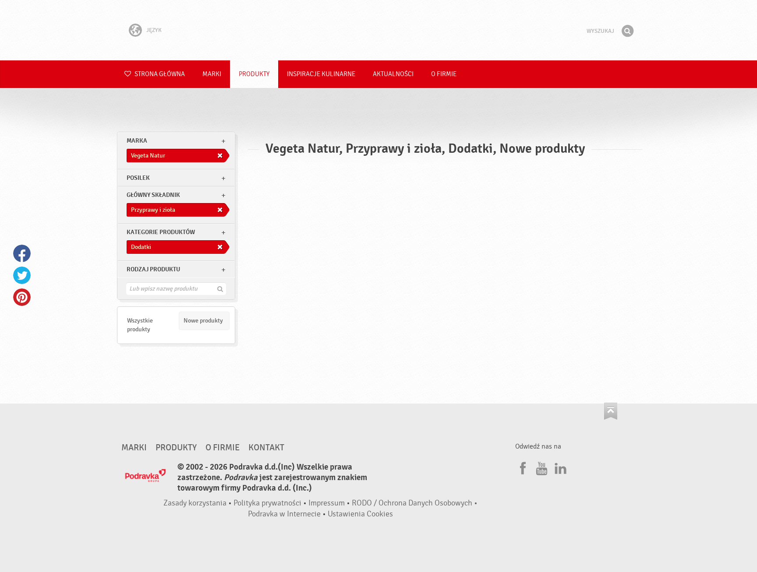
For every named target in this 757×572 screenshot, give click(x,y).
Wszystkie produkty (140, 325)
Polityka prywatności (267, 503)
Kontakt (266, 447)
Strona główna (159, 74)
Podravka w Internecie (284, 514)
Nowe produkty (203, 320)
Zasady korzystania (194, 503)
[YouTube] (540, 467)
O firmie (443, 74)
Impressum (326, 503)
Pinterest (22, 297)
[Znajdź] (627, 31)
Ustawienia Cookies (360, 514)
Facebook (22, 253)
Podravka (378, 30)
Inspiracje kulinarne (321, 74)
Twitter (22, 275)
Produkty (254, 74)
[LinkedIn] (559, 467)
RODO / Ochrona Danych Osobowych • (415, 503)
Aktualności (393, 74)
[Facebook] (521, 467)
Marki (211, 74)
